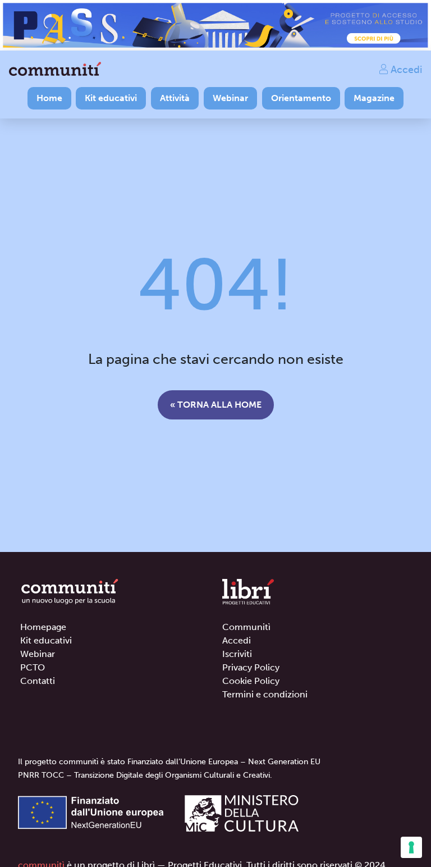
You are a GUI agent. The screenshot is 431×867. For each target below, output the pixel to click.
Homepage (43, 627)
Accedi (405, 69)
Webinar (230, 98)
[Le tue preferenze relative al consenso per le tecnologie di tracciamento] (411, 847)
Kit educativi (111, 98)
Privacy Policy (250, 667)
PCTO (32, 667)
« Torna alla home (216, 404)
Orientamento (301, 98)
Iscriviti (237, 654)
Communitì (246, 627)
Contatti (37, 681)
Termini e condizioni (265, 694)
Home (49, 98)
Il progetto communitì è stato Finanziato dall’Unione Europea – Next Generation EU (169, 761)
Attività (175, 98)
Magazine (374, 98)
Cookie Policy (250, 681)
